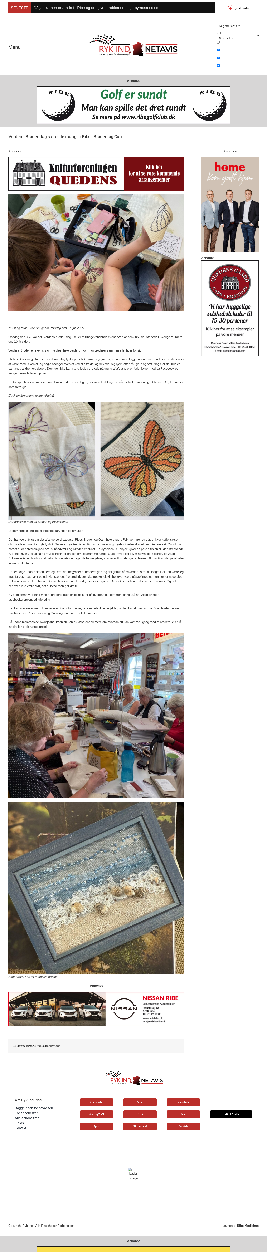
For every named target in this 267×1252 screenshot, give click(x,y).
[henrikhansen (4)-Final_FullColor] (133, 32)
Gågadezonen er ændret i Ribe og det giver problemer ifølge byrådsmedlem (96, 8)
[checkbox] (238, 44)
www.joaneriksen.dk (53, 622)
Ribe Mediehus (248, 1225)
